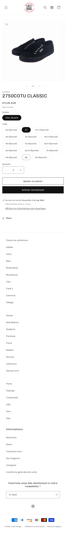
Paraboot (10, 329)
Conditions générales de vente (21, 472)
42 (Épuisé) (11, 150)
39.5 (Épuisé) (51, 136)
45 (26, 157)
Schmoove (11, 363)
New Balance (12, 322)
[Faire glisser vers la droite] (39, 86)
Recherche (11, 437)
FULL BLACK (12, 117)
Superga (10, 390)
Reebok (10, 350)
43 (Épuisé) (52, 150)
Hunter (9, 315)
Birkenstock (12, 267)
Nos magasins (13, 458)
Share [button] (9, 218)
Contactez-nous (14, 451)
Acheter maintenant (33, 189)
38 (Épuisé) (11, 136)
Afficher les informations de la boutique (25, 208)
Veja (8, 418)
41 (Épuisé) (31, 143)
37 (26, 129)
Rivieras (10, 356)
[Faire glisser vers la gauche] (26, 86)
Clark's (9, 288)
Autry (9, 254)
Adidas (9, 247)
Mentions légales (54, 526)
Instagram (11, 465)
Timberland (12, 397)
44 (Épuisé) (11, 157)
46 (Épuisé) (41, 157)
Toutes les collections (17, 240)
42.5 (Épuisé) (32, 150)
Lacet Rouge (16, 526)
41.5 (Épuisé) (51, 143)
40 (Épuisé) (11, 143)
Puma (9, 343)
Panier (9, 444)
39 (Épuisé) (31, 136)
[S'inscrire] (56, 494)
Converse (11, 295)
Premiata (10, 336)
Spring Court (12, 370)
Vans (8, 411)
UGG (8, 404)
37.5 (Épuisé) (42, 129)
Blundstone (12, 274)
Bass (8, 260)
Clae (8, 281)
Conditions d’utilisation (35, 526)
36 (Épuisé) (11, 129)
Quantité (6, 164)
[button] (6, 7)
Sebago (10, 302)
